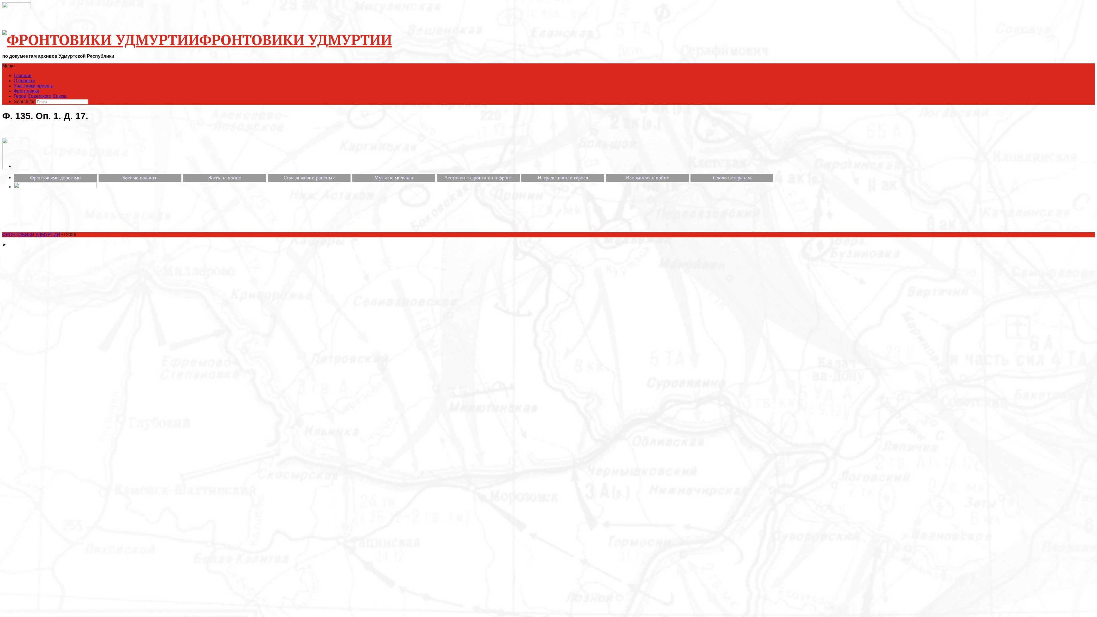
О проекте (24, 80)
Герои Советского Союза (40, 96)
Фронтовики (26, 91)
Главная (22, 75)
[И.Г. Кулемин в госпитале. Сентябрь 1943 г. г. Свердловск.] (15, 167)
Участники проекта (33, 85)
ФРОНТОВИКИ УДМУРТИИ (31, 234)
